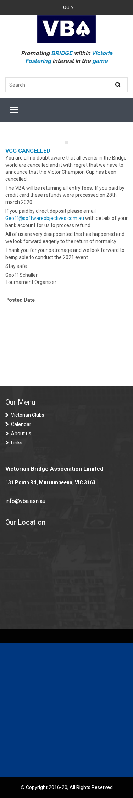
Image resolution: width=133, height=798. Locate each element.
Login (67, 7)
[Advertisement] (66, 710)
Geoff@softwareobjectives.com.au (44, 218)
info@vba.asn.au (25, 501)
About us (21, 433)
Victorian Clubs (27, 415)
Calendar (21, 424)
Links (16, 443)
